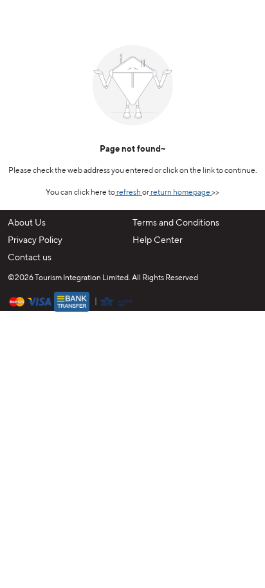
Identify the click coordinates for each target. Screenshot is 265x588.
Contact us (29, 257)
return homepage (180, 193)
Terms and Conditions (175, 222)
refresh (128, 193)
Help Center (157, 240)
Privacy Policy (35, 240)
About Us (27, 222)
